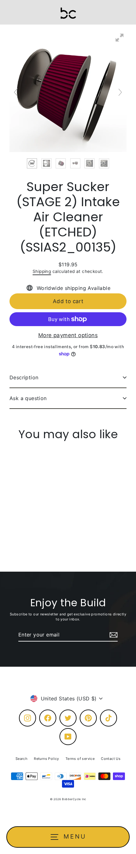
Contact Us (111, 758)
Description (23, 377)
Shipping (42, 271)
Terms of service (80, 758)
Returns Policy (46, 758)
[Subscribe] (113, 635)
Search (21, 758)
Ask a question (28, 398)
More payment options (68, 335)
